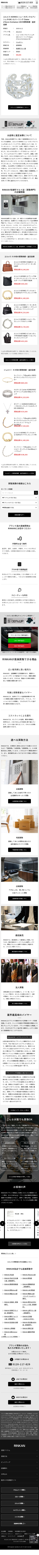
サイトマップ (11, 1536)
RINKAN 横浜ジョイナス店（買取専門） (11, 1317)
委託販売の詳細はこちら (19, 951)
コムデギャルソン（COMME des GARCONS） (19, 1416)
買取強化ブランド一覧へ (7, 1253)
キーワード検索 (6, 489)
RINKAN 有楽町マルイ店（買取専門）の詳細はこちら (19, 247)
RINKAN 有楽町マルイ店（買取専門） (11, 1311)
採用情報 (19, 1536)
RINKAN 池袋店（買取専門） (11, 1303)
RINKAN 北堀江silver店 (10, 1333)
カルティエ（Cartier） (12, 1427)
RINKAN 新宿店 (27, 1278)
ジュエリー (19, 42)
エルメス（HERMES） (27, 1413)
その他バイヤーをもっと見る (19, 1110)
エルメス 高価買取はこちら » (19, 107)
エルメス (19, 32)
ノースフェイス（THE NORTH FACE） (24, 1420)
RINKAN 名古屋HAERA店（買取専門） (29, 1323)
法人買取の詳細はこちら (19, 1003)
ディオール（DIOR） (29, 1415)
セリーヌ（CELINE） (18, 1415)
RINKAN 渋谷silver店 (29, 1275)
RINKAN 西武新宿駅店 (11, 1284)
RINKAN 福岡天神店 (29, 1332)
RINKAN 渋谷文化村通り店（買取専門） (11, 1279)
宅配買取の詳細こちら (19, 850)
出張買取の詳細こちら (19, 801)
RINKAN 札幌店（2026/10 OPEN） (28, 1317)
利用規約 (10, 1531)
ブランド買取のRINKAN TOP (8, 6)
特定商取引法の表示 (20, 1531)
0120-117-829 (21, 1364)
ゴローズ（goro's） (22, 1426)
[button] (36, 2)
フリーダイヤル (25, 61)
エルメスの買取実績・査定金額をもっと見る (19, 360)
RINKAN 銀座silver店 (10, 1294)
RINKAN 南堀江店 (28, 1328)
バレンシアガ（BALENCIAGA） (28, 1419)
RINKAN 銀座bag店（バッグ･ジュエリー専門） (29, 1296)
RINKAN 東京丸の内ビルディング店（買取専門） (30, 1304)
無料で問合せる (19, 1384)
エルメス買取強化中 (22, 6)
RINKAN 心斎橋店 (9, 1328)
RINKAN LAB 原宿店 (29, 1290)
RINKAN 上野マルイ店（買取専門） (29, 1311)
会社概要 (3, 1531)
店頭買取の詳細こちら (19, 898)
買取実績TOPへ (19, 515)
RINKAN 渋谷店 (9, 1275)
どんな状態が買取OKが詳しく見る (19, 1177)
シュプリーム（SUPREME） (12, 1419)
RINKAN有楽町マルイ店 (22, 7)
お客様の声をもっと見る (19, 1244)
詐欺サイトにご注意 (29, 1534)
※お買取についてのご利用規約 (9, 1336)
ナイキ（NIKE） (17, 1422)
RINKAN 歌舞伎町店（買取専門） (29, 1285)
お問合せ (3, 1536)
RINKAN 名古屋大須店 (11, 1322)
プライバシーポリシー (7, 1534)
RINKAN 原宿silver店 (10, 1290)
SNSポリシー (18, 1534)
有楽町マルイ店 (21, 48)
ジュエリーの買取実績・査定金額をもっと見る (19, 473)
